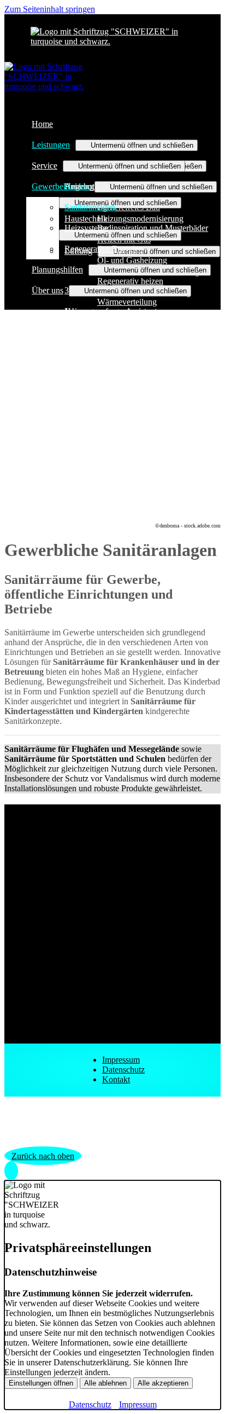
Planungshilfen (57, 269)
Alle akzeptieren (163, 1383)
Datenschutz (123, 1069)
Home (42, 124)
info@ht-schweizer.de (70, 949)
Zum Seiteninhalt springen (49, 9)
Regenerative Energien (103, 248)
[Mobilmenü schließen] (213, 8)
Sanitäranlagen (89, 207)
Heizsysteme (86, 228)
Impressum (121, 1059)
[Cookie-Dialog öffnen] (11, 1170)
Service (44, 165)
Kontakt (116, 1079)
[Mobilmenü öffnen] (112, 48)
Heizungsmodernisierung (140, 218)
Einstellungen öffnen (41, 1383)
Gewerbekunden (60, 186)
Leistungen (51, 144)
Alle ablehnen (105, 1383)
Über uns (47, 290)
